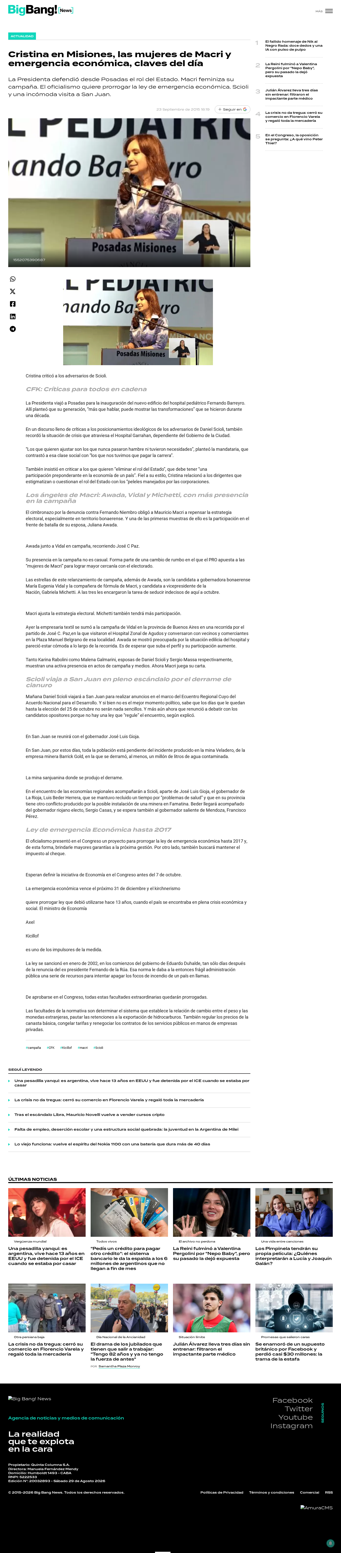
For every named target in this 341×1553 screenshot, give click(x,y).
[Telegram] (12, 328)
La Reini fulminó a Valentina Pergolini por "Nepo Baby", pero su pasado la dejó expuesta (291, 70)
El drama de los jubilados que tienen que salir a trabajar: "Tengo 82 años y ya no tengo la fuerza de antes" (127, 1352)
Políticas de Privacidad (221, 1492)
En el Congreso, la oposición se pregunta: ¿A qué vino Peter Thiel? (294, 139)
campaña (34, 1047)
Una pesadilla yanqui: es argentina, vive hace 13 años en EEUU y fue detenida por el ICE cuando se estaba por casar (131, 1083)
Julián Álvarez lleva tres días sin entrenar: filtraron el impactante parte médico (291, 94)
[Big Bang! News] (40, 10)
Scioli (99, 1047)
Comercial (309, 1492)
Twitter (299, 1408)
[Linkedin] (12, 316)
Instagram (291, 1425)
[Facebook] (12, 304)
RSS (329, 1492)
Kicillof (67, 1047)
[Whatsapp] (12, 279)
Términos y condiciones (271, 1492)
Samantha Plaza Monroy (119, 1366)
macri (84, 1047)
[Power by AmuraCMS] (317, 1508)
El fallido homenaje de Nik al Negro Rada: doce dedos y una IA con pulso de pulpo (294, 45)
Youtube (295, 1417)
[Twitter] (12, 291)
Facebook (292, 1400)
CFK (51, 1047)
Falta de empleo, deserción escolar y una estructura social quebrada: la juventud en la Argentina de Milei (126, 1129)
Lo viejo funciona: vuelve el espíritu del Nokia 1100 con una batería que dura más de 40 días (112, 1144)
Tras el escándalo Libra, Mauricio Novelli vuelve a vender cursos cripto (89, 1115)
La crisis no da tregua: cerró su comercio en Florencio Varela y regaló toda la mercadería (109, 1100)
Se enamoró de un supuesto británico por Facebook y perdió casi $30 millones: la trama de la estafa (290, 1352)
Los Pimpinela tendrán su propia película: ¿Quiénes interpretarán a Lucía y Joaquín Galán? (293, 1256)
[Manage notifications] (331, 1543)
